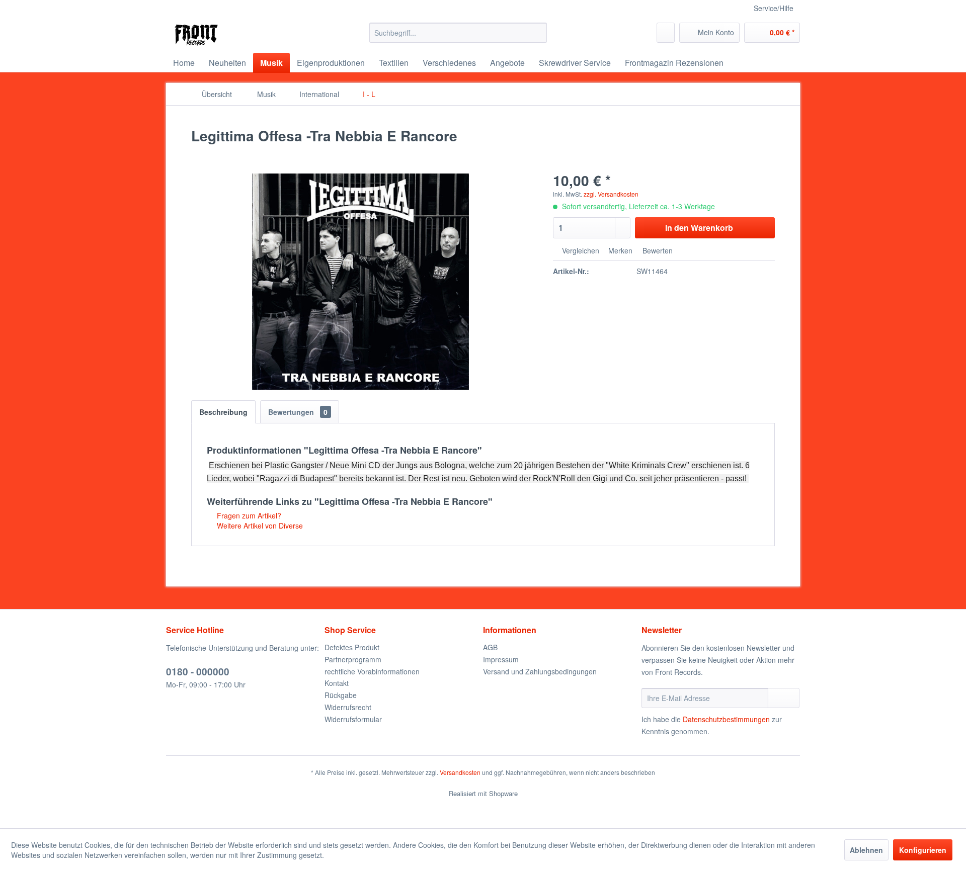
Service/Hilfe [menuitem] (773, 8)
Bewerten (656, 250)
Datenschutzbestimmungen (726, 719)
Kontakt (337, 683)
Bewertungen (298, 412)
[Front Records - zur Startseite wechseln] (196, 35)
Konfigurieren (922, 850)
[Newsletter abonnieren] (783, 698)
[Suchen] (537, 33)
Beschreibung (223, 412)
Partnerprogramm (353, 659)
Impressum (501, 659)
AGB (490, 647)
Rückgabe (341, 695)
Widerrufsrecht (348, 707)
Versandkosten (460, 772)
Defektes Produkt (352, 647)
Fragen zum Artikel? (248, 515)
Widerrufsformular (353, 719)
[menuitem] (458, 33)
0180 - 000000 (197, 671)
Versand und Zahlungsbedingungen (540, 671)
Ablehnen (866, 850)
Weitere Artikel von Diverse (259, 525)
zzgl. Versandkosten (611, 194)
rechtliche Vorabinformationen (372, 671)
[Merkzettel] (666, 33)
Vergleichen (579, 250)
